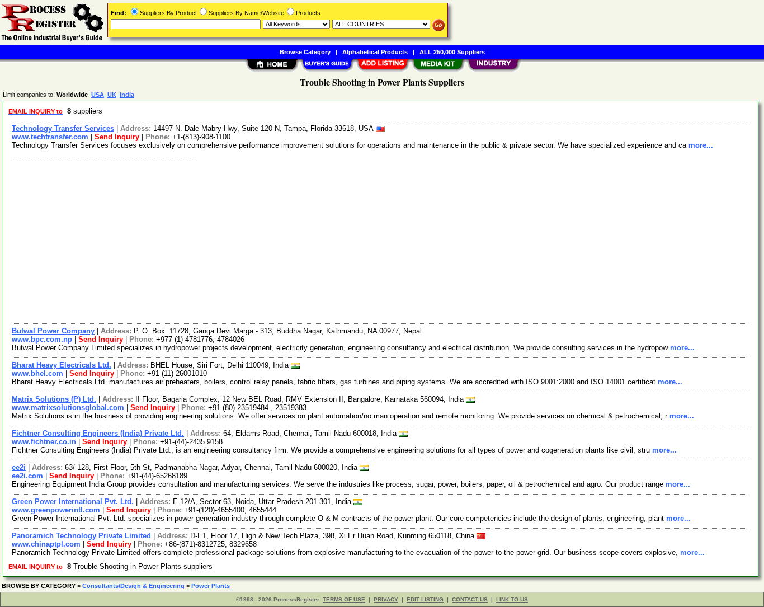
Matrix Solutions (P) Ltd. (54, 399)
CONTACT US (470, 599)
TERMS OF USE (344, 599)
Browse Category (305, 52)
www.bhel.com (37, 373)
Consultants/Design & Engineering (133, 585)
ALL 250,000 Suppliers (452, 52)
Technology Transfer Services (63, 128)
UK (111, 94)
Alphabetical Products (375, 52)
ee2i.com (27, 476)
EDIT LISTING (425, 599)
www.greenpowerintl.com (56, 510)
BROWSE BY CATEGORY (39, 585)
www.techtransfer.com (50, 137)
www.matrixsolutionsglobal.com (68, 407)
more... (700, 145)
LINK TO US (512, 599)
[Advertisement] (342, 239)
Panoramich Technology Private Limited (81, 535)
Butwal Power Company (53, 331)
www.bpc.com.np (42, 339)
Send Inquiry (117, 137)
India (127, 94)
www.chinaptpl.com (46, 544)
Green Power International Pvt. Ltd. (73, 501)
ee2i (19, 467)
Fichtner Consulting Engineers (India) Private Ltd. (98, 433)
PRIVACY (386, 599)
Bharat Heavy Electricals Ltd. (61, 365)
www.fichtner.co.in (44, 441)
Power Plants (210, 585)
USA (97, 94)
